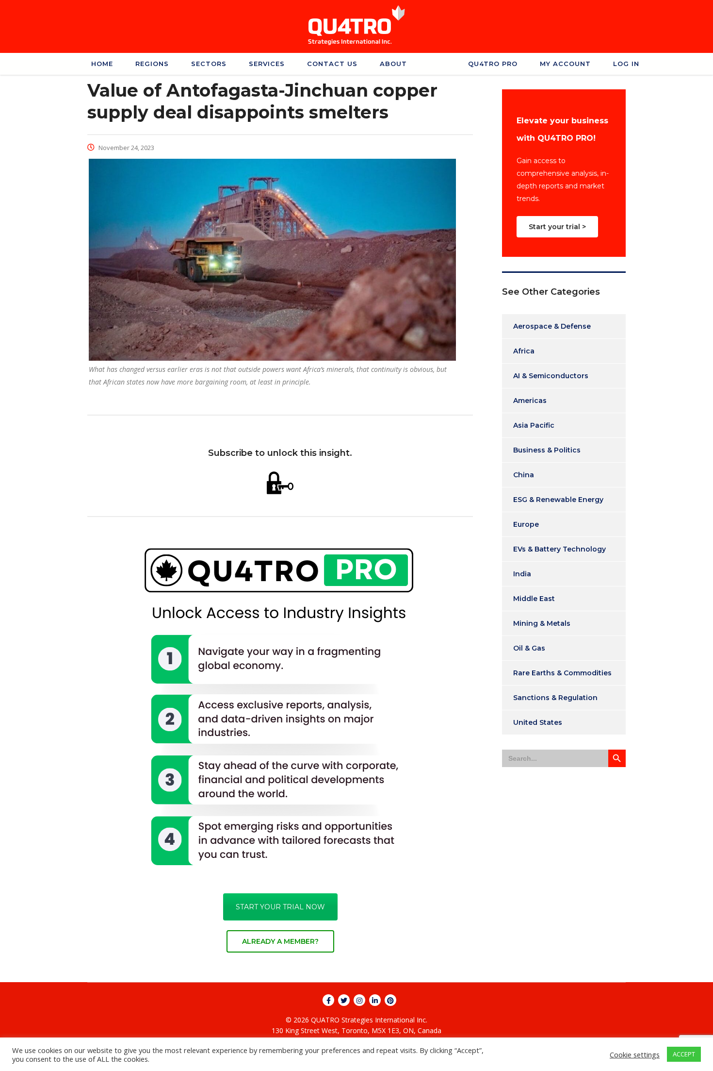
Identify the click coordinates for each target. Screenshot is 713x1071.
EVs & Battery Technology (559, 549)
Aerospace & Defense (552, 326)
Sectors (209, 63)
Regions (152, 63)
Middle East (534, 598)
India (522, 573)
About (393, 63)
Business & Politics (547, 450)
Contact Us (332, 63)
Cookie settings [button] (635, 1054)
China (523, 474)
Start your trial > (557, 226)
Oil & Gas (529, 648)
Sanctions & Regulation (555, 697)
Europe (526, 524)
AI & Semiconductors (550, 375)
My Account (565, 63)
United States (537, 722)
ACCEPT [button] (684, 1054)
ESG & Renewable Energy (558, 499)
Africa (524, 351)
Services (267, 63)
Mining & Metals (541, 623)
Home (102, 63)
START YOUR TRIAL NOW (280, 907)
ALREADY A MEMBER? (280, 941)
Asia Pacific (533, 425)
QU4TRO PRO (493, 63)
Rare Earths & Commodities (562, 673)
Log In (626, 63)
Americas (530, 400)
